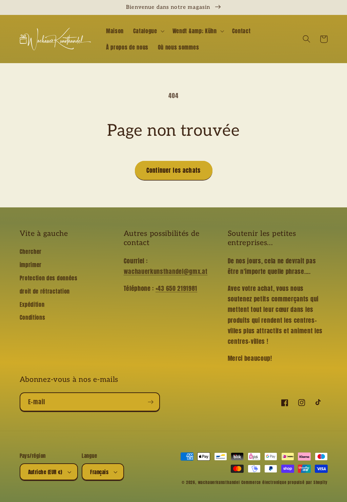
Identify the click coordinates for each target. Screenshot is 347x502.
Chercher (31, 251)
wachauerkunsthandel (219, 482)
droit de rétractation (45, 291)
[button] (148, 31)
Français (99, 472)
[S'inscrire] (150, 401)
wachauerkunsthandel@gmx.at (166, 271)
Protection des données (49, 278)
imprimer (31, 265)
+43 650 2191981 (176, 288)
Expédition (32, 304)
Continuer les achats (173, 170)
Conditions (32, 317)
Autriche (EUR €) (45, 472)
